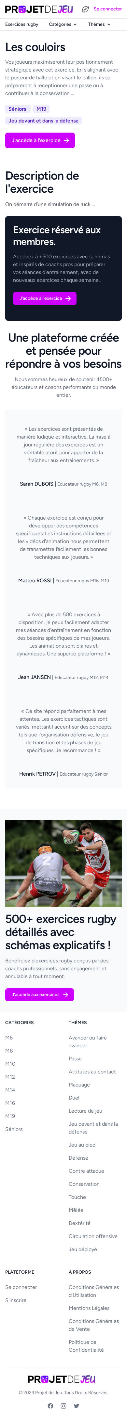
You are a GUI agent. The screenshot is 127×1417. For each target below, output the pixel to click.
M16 (10, 1103)
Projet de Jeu (48, 1392)
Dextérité (80, 1223)
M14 (10, 1090)
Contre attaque (86, 1171)
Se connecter (108, 9)
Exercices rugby (21, 24)
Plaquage (79, 1085)
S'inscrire (15, 1300)
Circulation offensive (93, 1236)
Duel (74, 1098)
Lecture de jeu (85, 1111)
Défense (78, 1158)
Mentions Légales (89, 1308)
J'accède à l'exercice (36, 140)
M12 (10, 1077)
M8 (9, 1051)
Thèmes (96, 24)
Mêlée (76, 1210)
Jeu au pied (82, 1145)
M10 (10, 1064)
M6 (9, 1038)
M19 (10, 1116)
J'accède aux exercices (36, 994)
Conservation (84, 1184)
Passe (75, 1058)
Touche (77, 1197)
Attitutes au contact (92, 1072)
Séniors (13, 1129)
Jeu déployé (83, 1249)
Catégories (60, 24)
